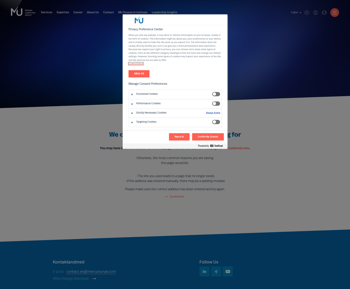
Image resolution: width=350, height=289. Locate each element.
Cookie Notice (136, 64)
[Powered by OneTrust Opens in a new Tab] (212, 146)
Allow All (139, 73)
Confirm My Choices (208, 137)
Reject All (179, 137)
